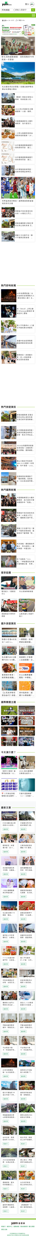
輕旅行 (6, 1144)
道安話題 (6, 572)
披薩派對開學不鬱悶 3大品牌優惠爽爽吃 (26, 915)
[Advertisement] (18, 264)
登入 (27, 4)
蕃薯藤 (6, 4)
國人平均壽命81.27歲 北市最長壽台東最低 (26, 960)
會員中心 (10, 1226)
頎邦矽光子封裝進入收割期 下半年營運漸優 (26, 1072)
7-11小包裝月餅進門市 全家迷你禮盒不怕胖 (9, 960)
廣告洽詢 (4, 1229)
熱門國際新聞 (8, 489)
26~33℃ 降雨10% (16, 20)
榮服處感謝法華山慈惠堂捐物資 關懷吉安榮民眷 (8, 1117)
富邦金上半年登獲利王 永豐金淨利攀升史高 (8, 937)
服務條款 (16, 1226)
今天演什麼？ (8, 752)
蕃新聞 (6, 829)
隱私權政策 (24, 1226)
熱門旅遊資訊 (8, 406)
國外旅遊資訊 (8, 623)
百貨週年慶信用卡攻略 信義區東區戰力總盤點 (8, 870)
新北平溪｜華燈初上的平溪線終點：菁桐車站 (26, 1139)
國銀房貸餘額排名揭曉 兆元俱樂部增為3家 (26, 892)
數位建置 (32, 1226)
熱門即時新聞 (8, 285)
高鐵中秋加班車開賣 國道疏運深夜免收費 (26, 937)
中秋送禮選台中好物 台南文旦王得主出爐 (8, 982)
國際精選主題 (8, 702)
